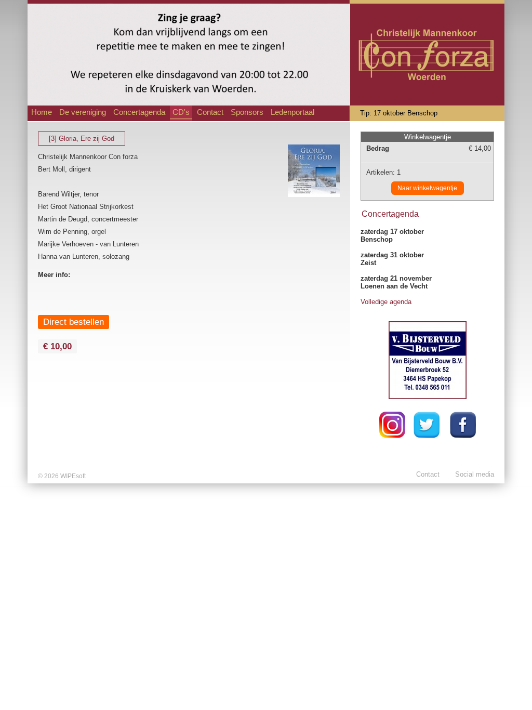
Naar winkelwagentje (427, 188)
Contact (210, 112)
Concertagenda (139, 112)
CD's (181, 112)
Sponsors (247, 112)
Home (41, 112)
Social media (474, 474)
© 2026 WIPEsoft (62, 476)
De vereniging (82, 112)
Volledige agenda (386, 302)
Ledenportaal (292, 112)
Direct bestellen (73, 322)
